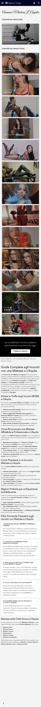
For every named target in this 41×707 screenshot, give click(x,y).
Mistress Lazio (11, 644)
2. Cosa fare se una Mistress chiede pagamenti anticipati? (15, 542)
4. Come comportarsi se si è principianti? (17, 582)
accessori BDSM (35, 483)
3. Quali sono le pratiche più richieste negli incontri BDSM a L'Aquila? (18, 563)
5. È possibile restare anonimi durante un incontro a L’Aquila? (17, 602)
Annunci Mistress (6, 359)
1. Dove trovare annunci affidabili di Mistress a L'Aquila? (19, 525)
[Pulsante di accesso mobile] (34, 3)
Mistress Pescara (8, 631)
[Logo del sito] (13, 2)
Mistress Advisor (22, 644)
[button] (20, 525)
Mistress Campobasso (10, 637)
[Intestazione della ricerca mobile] (38, 3)
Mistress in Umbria (26, 642)
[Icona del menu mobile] (2, 3)
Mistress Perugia (8, 635)
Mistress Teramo (8, 629)
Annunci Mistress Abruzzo (21, 359)
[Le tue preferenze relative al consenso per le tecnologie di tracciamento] (3, 703)
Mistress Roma (7, 633)
